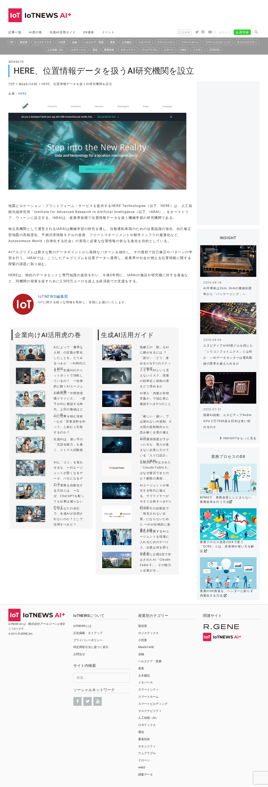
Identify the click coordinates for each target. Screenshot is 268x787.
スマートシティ (166, 42)
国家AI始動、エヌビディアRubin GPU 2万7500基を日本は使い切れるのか (227, 421)
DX (11, 42)
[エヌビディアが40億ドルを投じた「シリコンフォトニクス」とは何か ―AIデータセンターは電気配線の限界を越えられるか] (228, 318)
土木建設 (127, 42)
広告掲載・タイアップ (88, 633)
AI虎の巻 (35, 32)
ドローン (169, 49)
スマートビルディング (218, 42)
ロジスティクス (43, 42)
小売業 (62, 42)
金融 (74, 42)
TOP (11, 84)
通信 (95, 49)
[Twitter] (87, 701)
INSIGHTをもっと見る (239, 438)
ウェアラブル (149, 49)
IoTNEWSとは (82, 626)
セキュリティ (128, 49)
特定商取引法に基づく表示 (90, 647)
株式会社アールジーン (42, 623)
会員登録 (242, 32)
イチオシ (198, 49)
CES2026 (214, 49)
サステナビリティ (247, 42)
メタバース (144, 42)
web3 (183, 49)
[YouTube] (97, 701)
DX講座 (88, 32)
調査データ (145, 774)
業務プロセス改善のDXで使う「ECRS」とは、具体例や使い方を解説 (227, 546)
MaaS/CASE (28, 84)
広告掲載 (184, 32)
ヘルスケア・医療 (94, 42)
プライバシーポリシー (88, 640)
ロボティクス (78, 49)
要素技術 (109, 49)
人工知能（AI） (55, 49)
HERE (22, 93)
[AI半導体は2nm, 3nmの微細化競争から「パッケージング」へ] (228, 261)
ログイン (224, 32)
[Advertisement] (183, 15)
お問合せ (79, 654)
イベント (108, 32)
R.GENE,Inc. (25, 633)
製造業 (23, 42)
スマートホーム (190, 42)
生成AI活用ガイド (63, 32)
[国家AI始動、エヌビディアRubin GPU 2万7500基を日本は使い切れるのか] (228, 388)
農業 (112, 42)
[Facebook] (77, 701)
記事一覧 (14, 32)
